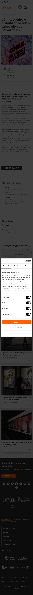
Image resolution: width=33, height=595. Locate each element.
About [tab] (27, 266)
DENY (16, 333)
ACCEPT (16, 322)
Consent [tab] (6, 266)
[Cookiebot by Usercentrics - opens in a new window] (23, 261)
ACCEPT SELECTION (16, 327)
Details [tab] (16, 266)
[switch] (28, 302)
